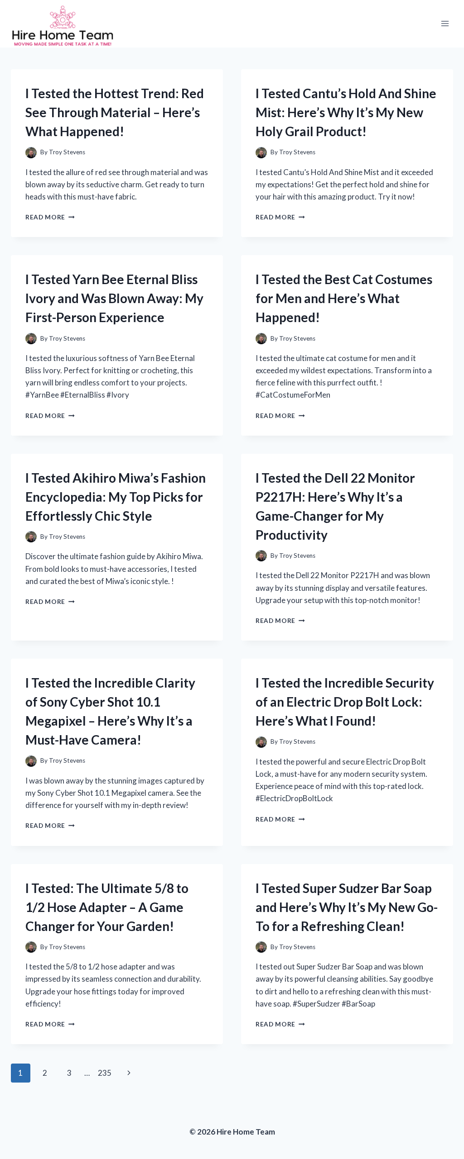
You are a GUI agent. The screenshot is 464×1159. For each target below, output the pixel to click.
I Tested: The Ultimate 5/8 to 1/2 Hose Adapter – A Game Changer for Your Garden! (106, 907)
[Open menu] (444, 24)
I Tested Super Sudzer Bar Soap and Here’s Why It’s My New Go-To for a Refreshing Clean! (347, 907)
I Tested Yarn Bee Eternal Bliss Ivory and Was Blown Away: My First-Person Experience (114, 298)
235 (104, 1073)
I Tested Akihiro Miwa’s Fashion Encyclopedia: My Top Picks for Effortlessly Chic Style (115, 496)
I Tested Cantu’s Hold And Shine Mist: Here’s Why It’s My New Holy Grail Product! (346, 112)
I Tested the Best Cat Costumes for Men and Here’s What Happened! (344, 298)
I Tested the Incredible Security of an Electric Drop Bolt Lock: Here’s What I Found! (345, 701)
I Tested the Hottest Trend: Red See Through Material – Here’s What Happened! (114, 112)
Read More (50, 217)
